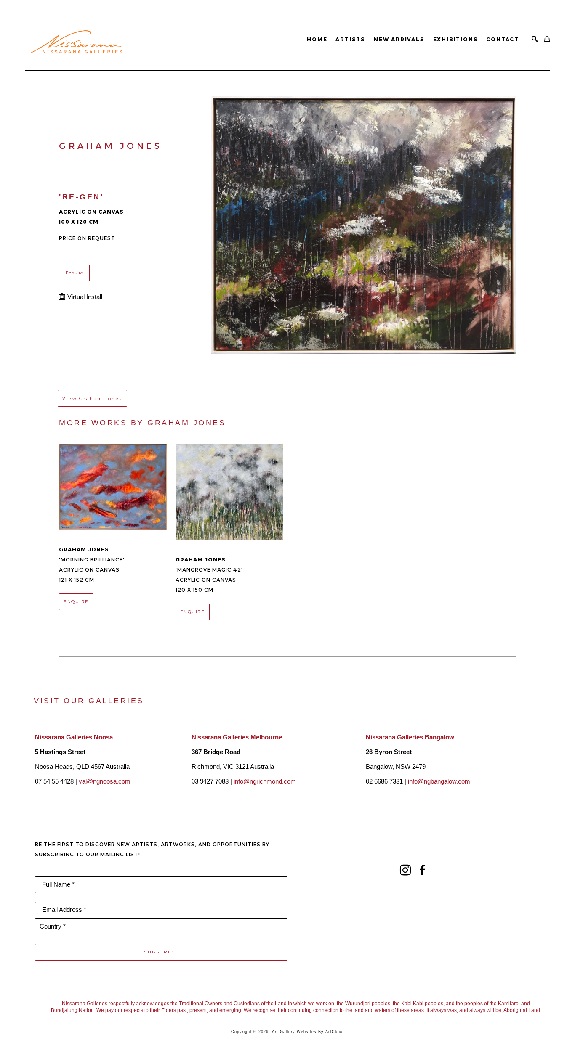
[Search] (535, 39)
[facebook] (422, 870)
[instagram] (405, 870)
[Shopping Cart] (547, 39)
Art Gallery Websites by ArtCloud (308, 1032)
